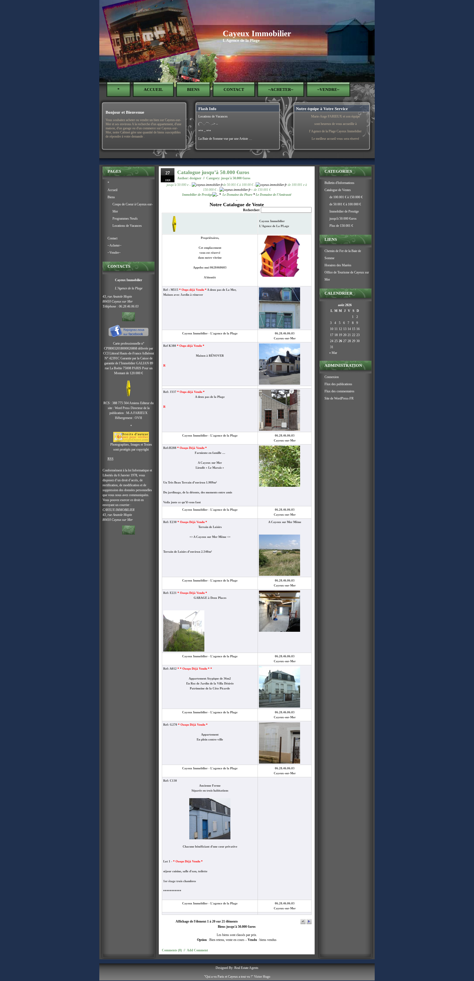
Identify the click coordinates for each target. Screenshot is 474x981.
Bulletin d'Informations (339, 183)
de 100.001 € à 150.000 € (346, 197)
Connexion (332, 377)
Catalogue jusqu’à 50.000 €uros (213, 172)
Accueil (153, 89)
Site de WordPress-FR (339, 398)
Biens (193, 89)
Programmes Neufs (125, 218)
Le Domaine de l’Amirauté (273, 195)
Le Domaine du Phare (237, 195)
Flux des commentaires (339, 391)
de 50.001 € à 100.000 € (345, 204)
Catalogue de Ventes (338, 190)
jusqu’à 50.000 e (178, 185)
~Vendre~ (328, 89)
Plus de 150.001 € (341, 226)
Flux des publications (338, 384)
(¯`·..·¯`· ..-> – (208, 124)
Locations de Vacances (213, 116)
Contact (234, 89)
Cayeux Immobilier (257, 33)
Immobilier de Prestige (197, 195)
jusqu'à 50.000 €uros (235, 178)
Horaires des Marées (338, 265)
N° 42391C (112, 358)
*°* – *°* (204, 131)
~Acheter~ (280, 89)
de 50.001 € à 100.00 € (238, 185)
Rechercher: (252, 210)
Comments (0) (172, 950)
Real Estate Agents (246, 968)
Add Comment (197, 950)
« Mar (333, 353)
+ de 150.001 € (261, 190)
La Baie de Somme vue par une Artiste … (225, 139)
